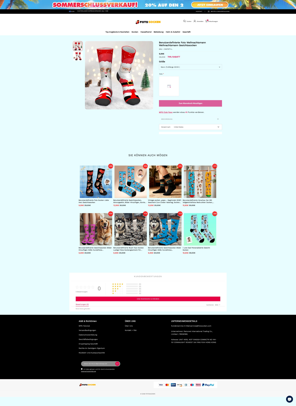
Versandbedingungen (87, 330)
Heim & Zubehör (173, 32)
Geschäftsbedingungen (88, 339)
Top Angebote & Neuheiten (117, 32)
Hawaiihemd (145, 32)
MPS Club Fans (165, 112)
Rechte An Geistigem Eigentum (92, 348)
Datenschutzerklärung (88, 335)
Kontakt (199, 11)
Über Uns (129, 326)
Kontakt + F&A (131, 330)
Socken (135, 32)
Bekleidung (158, 32)
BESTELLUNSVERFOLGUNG (217, 11)
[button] (88, 75)
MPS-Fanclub (84, 326)
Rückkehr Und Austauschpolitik (92, 353)
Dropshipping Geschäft (88, 344)
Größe (162, 61)
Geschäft (187, 32)
